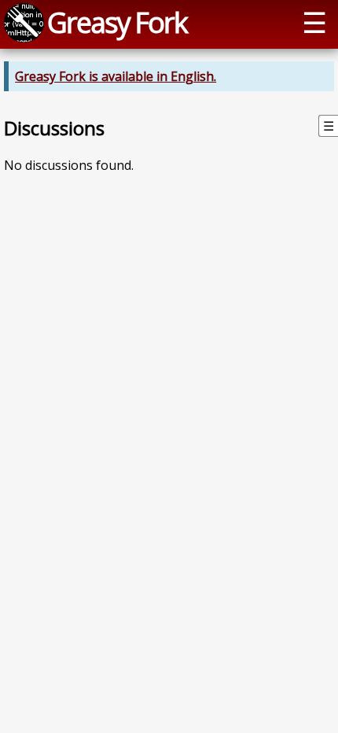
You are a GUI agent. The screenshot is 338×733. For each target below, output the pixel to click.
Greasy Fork (117, 22)
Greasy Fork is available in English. (115, 76)
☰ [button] (314, 22)
